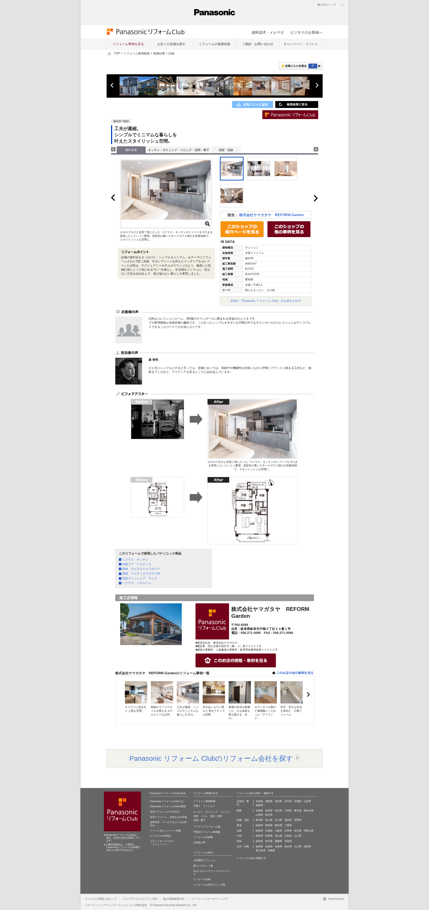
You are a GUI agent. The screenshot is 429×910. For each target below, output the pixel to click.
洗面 (212, 816)
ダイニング (211, 812)
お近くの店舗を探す (171, 44)
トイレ (204, 816)
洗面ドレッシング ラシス (139, 578)
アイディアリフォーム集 (206, 826)
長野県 (297, 820)
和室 (219, 816)
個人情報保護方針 (174, 899)
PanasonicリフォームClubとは (166, 801)
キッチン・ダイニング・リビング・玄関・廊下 (178, 150)
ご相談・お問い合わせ (257, 44)
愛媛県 (278, 841)
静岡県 (269, 825)
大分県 (297, 846)
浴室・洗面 (226, 150)
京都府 (269, 830)
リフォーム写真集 (203, 837)
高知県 (288, 841)
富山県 (269, 820)
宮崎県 (307, 846)
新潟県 (259, 820)
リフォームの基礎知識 (214, 44)
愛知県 (278, 825)
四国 (239, 841)
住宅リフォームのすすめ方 (164, 811)
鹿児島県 (260, 850)
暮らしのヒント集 (203, 865)
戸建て (197, 806)
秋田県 (278, 801)
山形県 (307, 801)
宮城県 (297, 801)
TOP (117, 53)
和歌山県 (308, 830)
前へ (112, 85)
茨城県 (259, 810)
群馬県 (269, 810)
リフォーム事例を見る (128, 44)
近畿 (239, 830)
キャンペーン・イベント (301, 44)
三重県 (288, 825)
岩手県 (288, 801)
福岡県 (259, 846)
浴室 (195, 816)
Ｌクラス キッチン (135, 559)
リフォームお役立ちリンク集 (209, 884)
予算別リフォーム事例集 (206, 832)
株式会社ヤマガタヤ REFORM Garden (271, 215)
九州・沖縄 (243, 846)
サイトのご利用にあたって (101, 899)
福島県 (259, 805)
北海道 (259, 801)
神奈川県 (308, 810)
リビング (225, 812)
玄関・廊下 (199, 820)
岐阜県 (259, 825)
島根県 (269, 835)
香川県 (269, 841)
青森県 (269, 801)
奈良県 (297, 830)
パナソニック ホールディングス (209, 899)
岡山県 (278, 835)
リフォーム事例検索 (137, 53)
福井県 (288, 820)
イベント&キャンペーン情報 (165, 830)
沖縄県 (271, 850)
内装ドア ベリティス (136, 564)
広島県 (288, 835)
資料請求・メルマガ (268, 32)
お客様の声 (199, 842)
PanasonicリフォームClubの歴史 (168, 806)
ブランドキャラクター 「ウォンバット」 (162, 843)
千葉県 (288, 810)
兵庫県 (288, 830)
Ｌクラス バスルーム (136, 583)
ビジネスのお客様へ (306, 32)
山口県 (297, 835)
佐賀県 (269, 846)
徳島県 (259, 841)
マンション (209, 806)
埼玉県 (278, 810)
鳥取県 (259, 835)
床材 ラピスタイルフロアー (141, 569)
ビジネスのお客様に (161, 835)
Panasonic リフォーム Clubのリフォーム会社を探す (211, 758)
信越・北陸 (243, 820)
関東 (239, 810)
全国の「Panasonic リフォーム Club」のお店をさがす (265, 300)
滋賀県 (259, 830)
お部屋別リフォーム (204, 860)
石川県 (278, 820)
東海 (239, 825)
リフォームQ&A (202, 879)
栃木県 (269, 814)
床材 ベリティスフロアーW (141, 573)
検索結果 (159, 53)
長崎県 (278, 846)
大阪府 (278, 830)
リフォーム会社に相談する (251, 858)
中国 (239, 835)
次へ (316, 85)
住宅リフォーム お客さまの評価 (168, 817)
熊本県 (288, 846)
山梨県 (259, 814)
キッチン (198, 812)
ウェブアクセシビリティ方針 (140, 899)
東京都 (297, 810)
